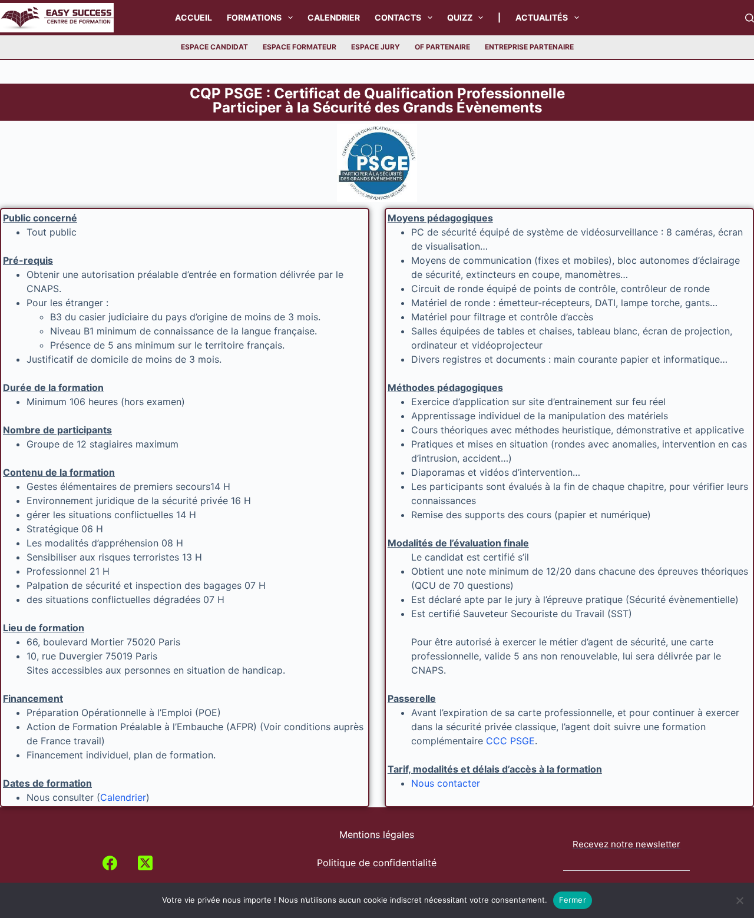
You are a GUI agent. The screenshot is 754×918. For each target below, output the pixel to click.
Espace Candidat (214, 46)
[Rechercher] (749, 18)
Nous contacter (445, 783)
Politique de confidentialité (376, 863)
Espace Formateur (299, 46)
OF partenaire (442, 46)
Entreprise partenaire (529, 46)
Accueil (193, 17)
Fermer (572, 899)
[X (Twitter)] (145, 863)
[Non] (739, 900)
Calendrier (333, 17)
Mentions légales (376, 834)
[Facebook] (109, 863)
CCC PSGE (510, 741)
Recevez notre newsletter (626, 844)
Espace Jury (375, 46)
